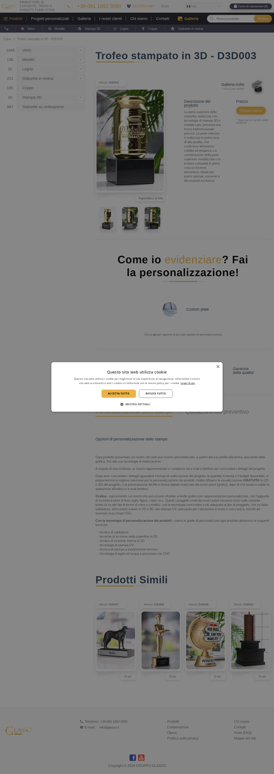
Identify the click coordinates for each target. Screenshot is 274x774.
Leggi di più (188, 383)
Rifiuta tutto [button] (156, 393)
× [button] (217, 366)
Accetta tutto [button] (119, 393)
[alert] (137, 387)
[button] (137, 404)
